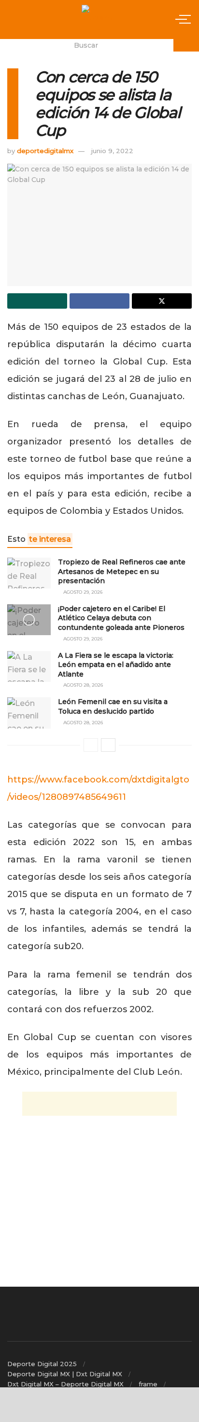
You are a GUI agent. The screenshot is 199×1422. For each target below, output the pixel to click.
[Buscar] (186, 45)
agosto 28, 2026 (82, 685)
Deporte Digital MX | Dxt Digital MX (64, 1374)
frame (148, 1384)
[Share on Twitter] (162, 301)
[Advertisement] (99, 1104)
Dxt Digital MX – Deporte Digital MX (65, 1384)
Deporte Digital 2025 (42, 1364)
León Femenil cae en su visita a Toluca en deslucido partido (113, 706)
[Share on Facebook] (99, 301)
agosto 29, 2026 (82, 592)
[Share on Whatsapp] (37, 301)
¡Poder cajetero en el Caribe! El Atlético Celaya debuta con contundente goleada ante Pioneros (121, 618)
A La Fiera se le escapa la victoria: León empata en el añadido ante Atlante (115, 664)
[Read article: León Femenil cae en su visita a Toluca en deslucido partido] (29, 712)
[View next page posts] (108, 745)
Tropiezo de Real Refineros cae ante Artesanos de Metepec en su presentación (121, 571)
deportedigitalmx (45, 151)
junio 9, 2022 (112, 151)
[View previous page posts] (91, 745)
